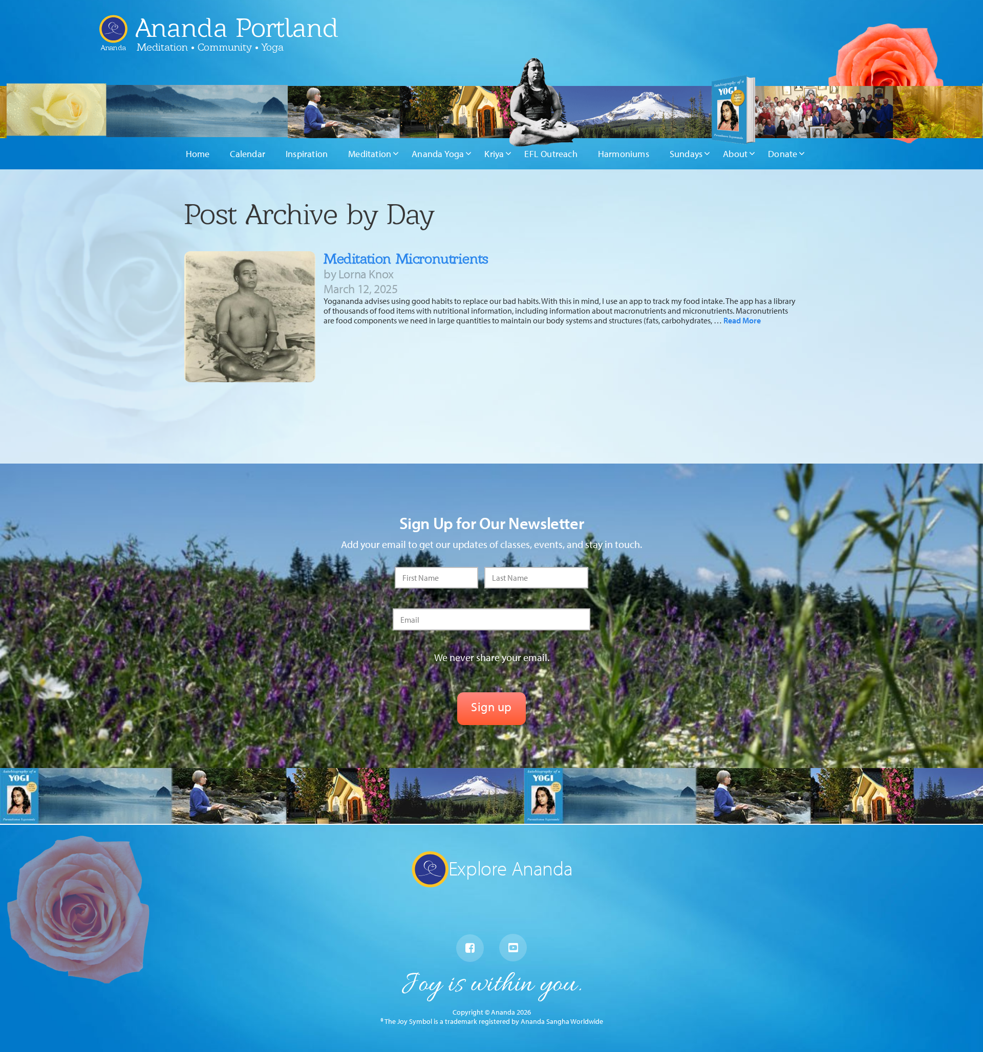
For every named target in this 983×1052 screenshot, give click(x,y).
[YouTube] (513, 947)
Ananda (113, 43)
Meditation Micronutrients (406, 258)
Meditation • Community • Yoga (210, 47)
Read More (742, 320)
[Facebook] (470, 948)
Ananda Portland (237, 27)
